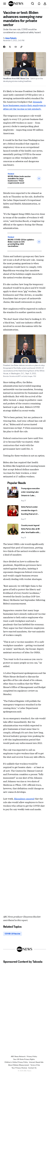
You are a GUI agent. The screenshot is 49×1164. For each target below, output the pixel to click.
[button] (4, 3)
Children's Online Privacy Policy (16, 1062)
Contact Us (32, 1068)
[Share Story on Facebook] (4, 47)
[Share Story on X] (10, 47)
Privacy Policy (32, 1056)
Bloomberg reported (24, 798)
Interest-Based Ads (36, 1062)
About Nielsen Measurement (18, 1065)
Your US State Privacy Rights (24, 1059)
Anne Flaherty (11, 38)
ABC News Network (18, 1056)
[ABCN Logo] (15, 3)
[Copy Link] (21, 47)
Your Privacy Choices (19, 1068)
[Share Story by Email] (16, 47)
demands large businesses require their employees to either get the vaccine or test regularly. (24, 105)
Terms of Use (35, 1065)
